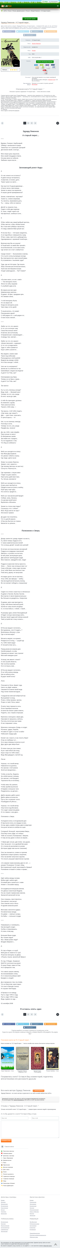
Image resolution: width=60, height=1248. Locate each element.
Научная (32, 1208)
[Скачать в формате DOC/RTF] (53, 68)
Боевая (32, 1200)
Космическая (33, 1206)
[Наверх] (55, 1244)
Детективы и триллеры (8, 1155)
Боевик (3, 1200)
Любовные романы (7, 1153)
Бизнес (5, 1171)
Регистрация (54, 1)
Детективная (33, 1204)
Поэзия (34, 50)
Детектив (3, 1202)
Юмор (4, 1181)
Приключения (6, 1165)
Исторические (4, 1206)
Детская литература (8, 1167)
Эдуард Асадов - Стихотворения (38, 1071)
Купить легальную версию (44, 61)
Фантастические (5, 1225)
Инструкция (34, 84)
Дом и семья (6, 1169)
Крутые (3, 1209)
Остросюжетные (5, 1227)
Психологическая (34, 1209)
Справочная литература (9, 1176)
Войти (46, 1)
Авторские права (30, 18)
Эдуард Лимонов (36, 43)
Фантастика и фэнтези (8, 1151)
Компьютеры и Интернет (9, 1183)
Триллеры (3, 1211)
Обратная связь (34, 1237)
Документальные (7, 1160)
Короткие (3, 1223)
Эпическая (32, 1215)
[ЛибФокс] (6, 5)
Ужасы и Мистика (34, 1211)
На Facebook (8, 31)
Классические (4, 1208)
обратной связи (47, 1245)
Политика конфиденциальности (38, 1235)
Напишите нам (51, 79)
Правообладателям (35, 1233)
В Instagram (36, 31)
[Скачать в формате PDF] (45, 73)
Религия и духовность (8, 1174)
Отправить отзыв (6, 1140)
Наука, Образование (8, 1158)
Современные (4, 1229)
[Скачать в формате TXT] (47, 68)
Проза (4, 1162)
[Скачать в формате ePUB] (42, 68)
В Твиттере (22, 31)
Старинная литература (8, 1178)
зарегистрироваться (19, 1099)
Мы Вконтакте (29, 35)
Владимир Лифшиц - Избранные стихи (22, 1071)
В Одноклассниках (51, 31)
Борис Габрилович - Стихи (7, 1071)
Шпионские (4, 1213)
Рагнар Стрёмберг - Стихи (52, 1071)
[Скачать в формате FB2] (36, 68)
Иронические (4, 1204)
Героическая (33, 1202)
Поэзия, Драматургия (8, 1185)
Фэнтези (32, 1213)
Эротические (4, 1231)
